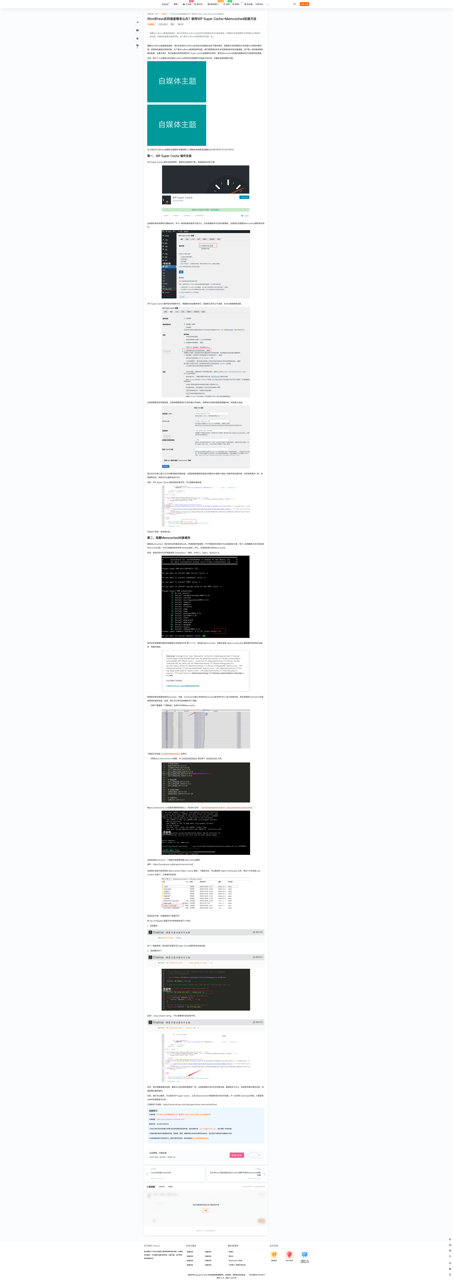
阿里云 (231, 1252)
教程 (237, 4)
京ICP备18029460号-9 (257, 1275)
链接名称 (190, 1252)
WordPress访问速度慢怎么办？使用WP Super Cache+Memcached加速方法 (184, 1114)
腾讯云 (231, 1256)
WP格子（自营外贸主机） (238, 1265)
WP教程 (164, 14)
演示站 (199, 4)
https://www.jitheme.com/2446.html (170, 1119)
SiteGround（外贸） (236, 1260)
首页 (156, 14)
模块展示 (216, 2)
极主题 (210, 1275)
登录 (205, 1210)
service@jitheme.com (208, 1129)
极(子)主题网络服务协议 (200, 1138)
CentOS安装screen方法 (161, 1172)
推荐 (176, 4)
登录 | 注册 (304, 4)
